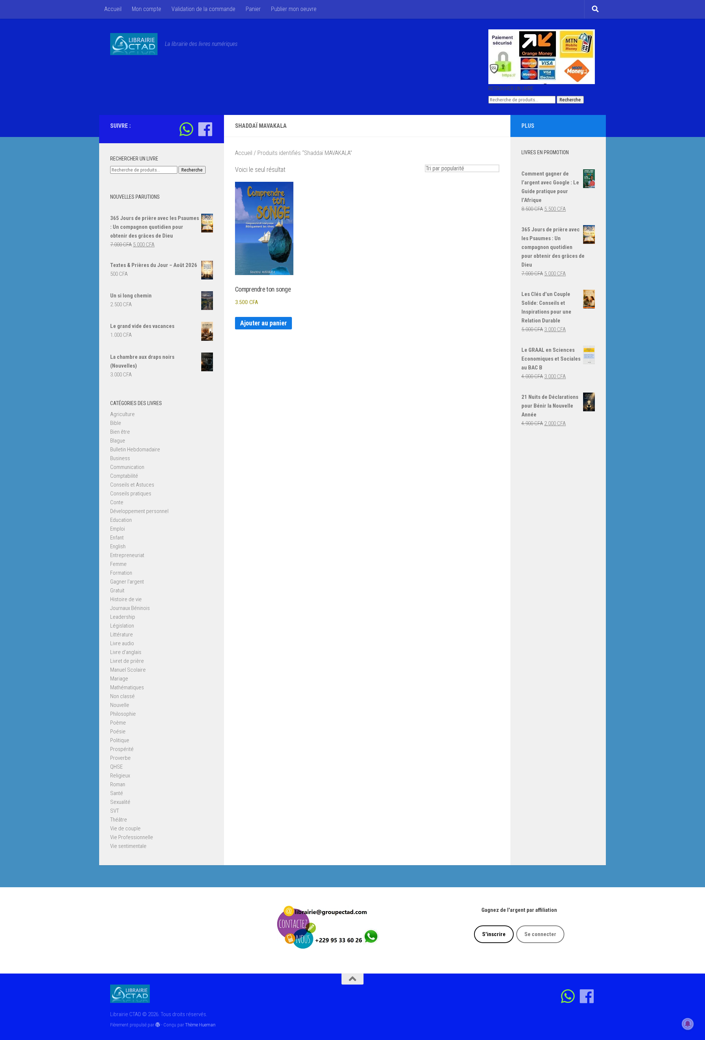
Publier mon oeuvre (294, 9)
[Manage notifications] (688, 1024)
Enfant (117, 537)
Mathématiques (127, 687)
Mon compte (146, 9)
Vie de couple (125, 828)
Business (120, 458)
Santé (116, 793)
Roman (117, 784)
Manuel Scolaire (128, 670)
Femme (118, 564)
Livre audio (122, 643)
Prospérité (122, 749)
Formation (121, 573)
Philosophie (123, 714)
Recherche (570, 99)
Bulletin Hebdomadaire (135, 449)
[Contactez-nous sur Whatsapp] (186, 129)
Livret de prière (127, 661)
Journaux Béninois (130, 608)
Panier (253, 9)
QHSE (116, 766)
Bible (115, 423)
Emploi (117, 529)
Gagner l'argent (127, 581)
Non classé (122, 696)
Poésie (118, 731)
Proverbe (120, 758)
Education (121, 520)
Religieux (120, 775)
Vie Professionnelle (131, 837)
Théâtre (118, 819)
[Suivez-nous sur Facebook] (205, 129)
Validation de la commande (203, 9)
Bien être (120, 432)
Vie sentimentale (128, 846)
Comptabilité (124, 476)
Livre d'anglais (125, 652)
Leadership (122, 617)
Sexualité (120, 802)
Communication (127, 467)
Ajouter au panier (263, 323)
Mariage (119, 678)
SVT (114, 811)
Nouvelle (119, 705)
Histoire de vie (126, 599)
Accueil (113, 9)
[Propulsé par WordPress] (157, 1024)
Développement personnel (139, 511)
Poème (118, 722)
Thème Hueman (200, 1025)
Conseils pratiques (130, 493)
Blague (117, 440)
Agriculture (122, 414)
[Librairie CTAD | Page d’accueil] (134, 44)
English (118, 546)
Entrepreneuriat (127, 555)
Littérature (121, 634)
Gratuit (117, 590)
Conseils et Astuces (132, 484)
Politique (119, 740)
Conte (116, 502)
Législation (122, 625)
